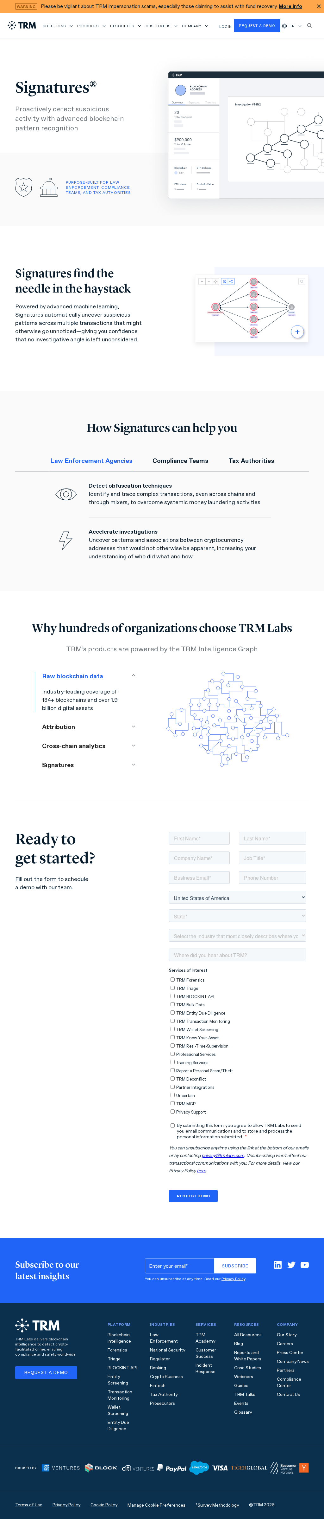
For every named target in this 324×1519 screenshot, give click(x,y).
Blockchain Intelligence (119, 1338)
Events (241, 1403)
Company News (293, 1361)
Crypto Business (166, 1376)
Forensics (117, 1350)
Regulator (160, 1359)
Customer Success (206, 1353)
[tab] (91, 460)
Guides (241, 1385)
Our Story (286, 1335)
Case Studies (247, 1368)
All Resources (248, 1335)
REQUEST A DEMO (46, 1372)
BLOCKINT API (122, 1368)
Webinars (243, 1376)
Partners (286, 1370)
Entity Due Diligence (118, 1425)
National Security (167, 1350)
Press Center (290, 1352)
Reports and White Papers (247, 1356)
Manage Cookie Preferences (156, 1505)
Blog (238, 1343)
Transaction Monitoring (120, 1395)
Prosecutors (162, 1403)
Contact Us (288, 1394)
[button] (58, 25)
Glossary (243, 1412)
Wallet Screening (118, 1410)
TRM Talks (244, 1394)
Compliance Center (289, 1382)
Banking (158, 1368)
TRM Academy (205, 1338)
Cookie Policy (103, 1505)
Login (225, 26)
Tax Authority (164, 1394)
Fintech (157, 1385)
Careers (285, 1343)
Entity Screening (118, 1380)
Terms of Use (28, 1505)
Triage (114, 1359)
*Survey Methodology (217, 1505)
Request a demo (257, 25)
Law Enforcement (164, 1338)
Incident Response (205, 1368)
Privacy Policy (233, 1279)
